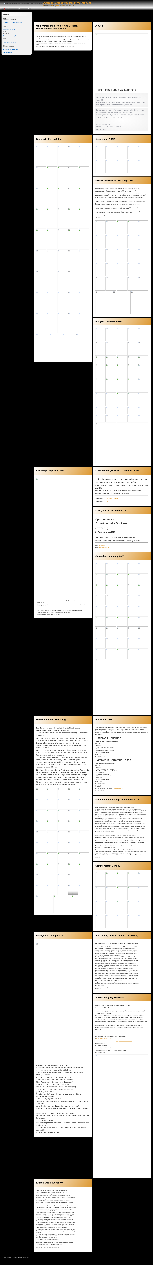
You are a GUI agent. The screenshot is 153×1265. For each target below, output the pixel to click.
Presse (16, 9)
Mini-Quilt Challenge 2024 (50, 935)
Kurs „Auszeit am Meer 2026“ (111, 510)
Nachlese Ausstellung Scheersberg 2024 (117, 799)
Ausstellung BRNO (105, 139)
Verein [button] (21, 9)
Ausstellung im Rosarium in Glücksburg (116, 935)
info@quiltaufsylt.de (104, 547)
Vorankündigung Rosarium (109, 997)
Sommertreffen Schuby (107, 866)
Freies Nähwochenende (9, 42)
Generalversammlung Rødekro (11, 36)
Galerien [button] (7, 9)
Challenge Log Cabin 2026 (50, 470)
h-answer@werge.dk (118, 788)
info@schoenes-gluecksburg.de (124, 1041)
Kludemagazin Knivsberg (49, 1182)
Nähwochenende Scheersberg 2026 (114, 180)
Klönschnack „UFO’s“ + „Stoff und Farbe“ (117, 470)
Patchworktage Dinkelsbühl (10, 49)
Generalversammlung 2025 (109, 556)
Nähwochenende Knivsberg (51, 719)
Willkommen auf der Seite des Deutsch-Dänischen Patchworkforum (57, 27)
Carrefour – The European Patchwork (13, 22)
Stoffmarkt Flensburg (9, 29)
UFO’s (108, 501)
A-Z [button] (28, 9)
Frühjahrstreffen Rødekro (108, 321)
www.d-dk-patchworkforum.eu (103, 1038)
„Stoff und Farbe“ (112, 498)
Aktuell (99, 26)
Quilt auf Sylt (101, 545)
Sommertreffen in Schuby (50, 139)
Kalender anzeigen (7, 52)
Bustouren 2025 (103, 719)
